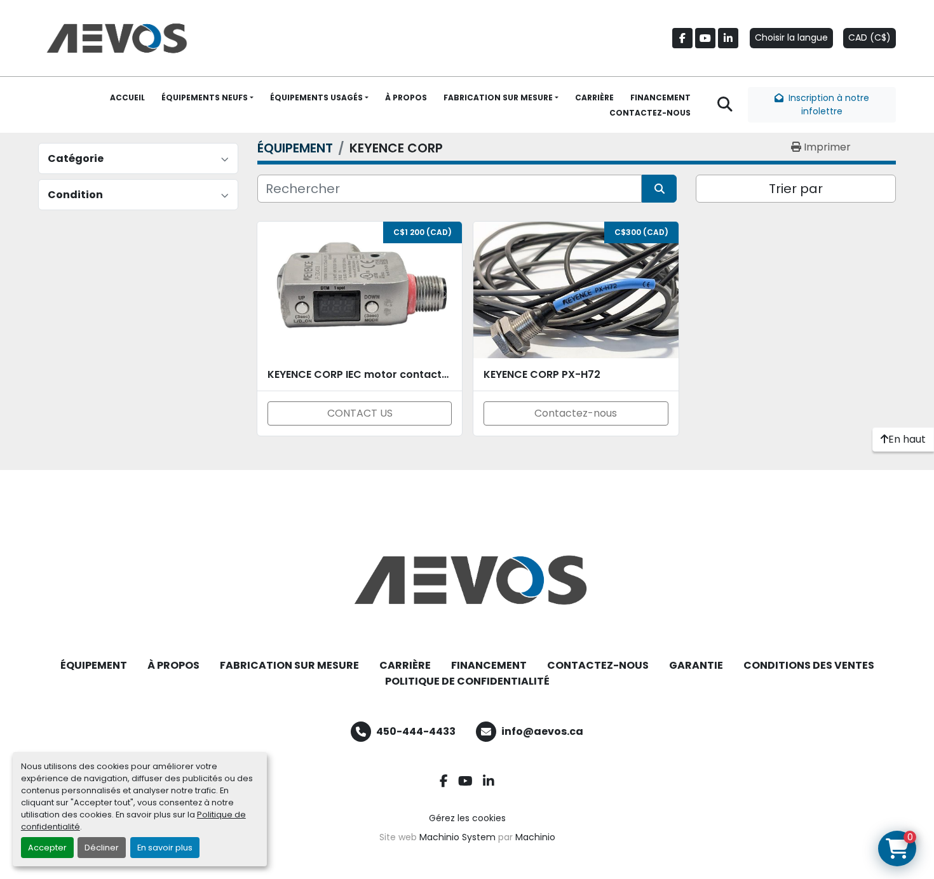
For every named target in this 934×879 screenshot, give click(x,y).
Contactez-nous (575, 413)
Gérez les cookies (467, 818)
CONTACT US (360, 413)
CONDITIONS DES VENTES (808, 665)
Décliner (102, 847)
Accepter (47, 847)
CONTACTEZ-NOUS (650, 112)
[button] (207, 98)
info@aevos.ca (542, 731)
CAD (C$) (869, 37)
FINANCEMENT (660, 97)
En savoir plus (165, 847)
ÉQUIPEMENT (93, 665)
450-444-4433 (416, 731)
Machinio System (457, 837)
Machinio (535, 837)
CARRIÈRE (594, 97)
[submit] (659, 189)
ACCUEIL (127, 97)
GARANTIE (696, 665)
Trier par (796, 189)
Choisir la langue (791, 37)
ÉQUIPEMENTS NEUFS (204, 97)
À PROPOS (406, 97)
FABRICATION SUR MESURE (498, 97)
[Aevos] (467, 579)
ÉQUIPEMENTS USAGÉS (316, 97)
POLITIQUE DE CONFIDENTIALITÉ (467, 681)
